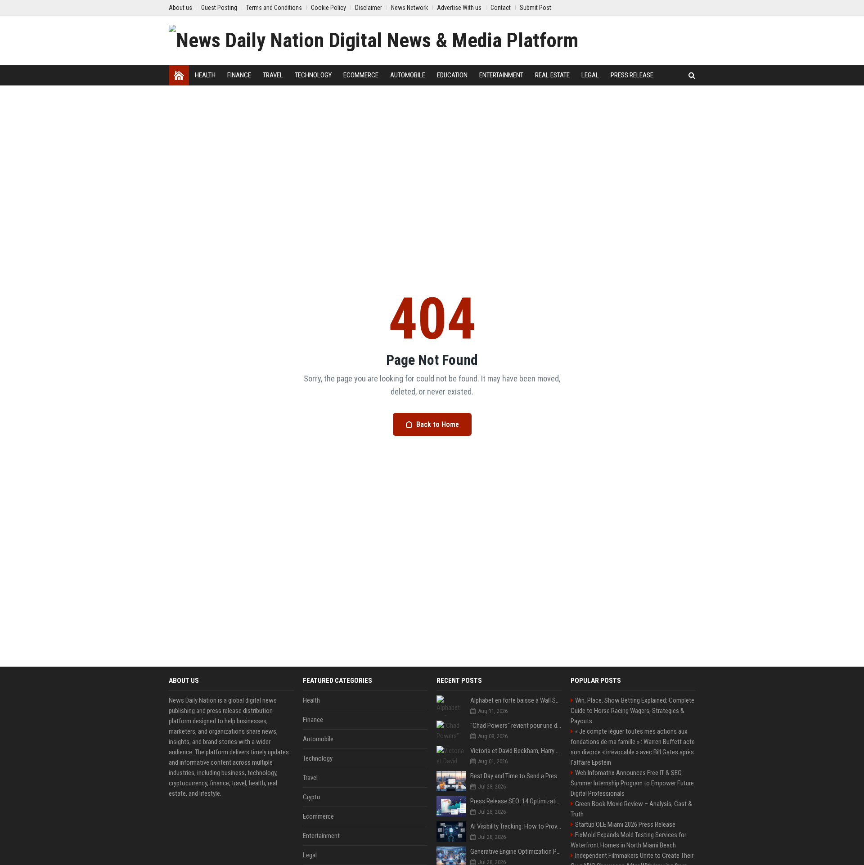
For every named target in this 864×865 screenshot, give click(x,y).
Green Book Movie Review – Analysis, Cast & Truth (631, 809)
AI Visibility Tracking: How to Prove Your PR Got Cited (516, 826)
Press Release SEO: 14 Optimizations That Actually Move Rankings (516, 801)
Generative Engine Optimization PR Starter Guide (516, 851)
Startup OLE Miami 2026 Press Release (625, 824)
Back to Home (437, 424)
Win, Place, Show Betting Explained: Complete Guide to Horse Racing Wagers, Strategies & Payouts (632, 710)
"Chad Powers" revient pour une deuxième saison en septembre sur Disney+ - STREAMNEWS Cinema (516, 726)
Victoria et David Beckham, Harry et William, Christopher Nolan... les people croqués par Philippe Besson (516, 751)
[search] (691, 75)
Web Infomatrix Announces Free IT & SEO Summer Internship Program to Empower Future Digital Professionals (632, 783)
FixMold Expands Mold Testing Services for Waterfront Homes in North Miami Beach (628, 840)
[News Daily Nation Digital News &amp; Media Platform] (373, 40)
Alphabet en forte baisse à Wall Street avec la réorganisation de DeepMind (516, 700)
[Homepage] (179, 75)
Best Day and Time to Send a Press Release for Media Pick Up (516, 776)
